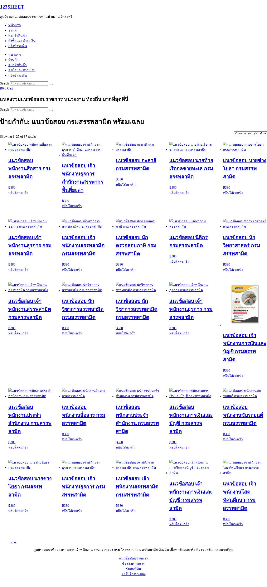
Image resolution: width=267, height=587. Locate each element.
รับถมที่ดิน (133, 569)
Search (4, 83)
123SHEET (12, 7)
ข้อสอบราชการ (133, 563)
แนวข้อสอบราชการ (133, 558)
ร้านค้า (13, 30)
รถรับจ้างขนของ (134, 574)
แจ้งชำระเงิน (17, 46)
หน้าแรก (14, 25)
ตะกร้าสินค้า (17, 35)
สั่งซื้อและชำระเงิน (21, 41)
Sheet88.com (8, 581)
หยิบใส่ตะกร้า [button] (18, 192)
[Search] (51, 84)
